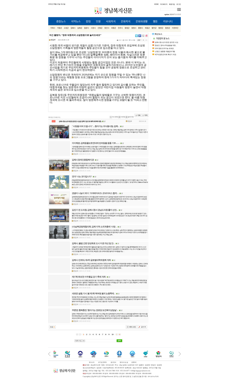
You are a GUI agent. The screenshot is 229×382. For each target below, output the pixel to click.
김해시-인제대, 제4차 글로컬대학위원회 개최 (91, 260)
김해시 (73, 28)
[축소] (146, 40)
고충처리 (133, 362)
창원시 (133, 28)
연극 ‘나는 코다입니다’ (82, 176)
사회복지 (111, 21)
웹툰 (155, 21)
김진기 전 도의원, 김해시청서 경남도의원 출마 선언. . (95, 210)
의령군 (113, 28)
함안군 (154, 28)
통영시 (140, 28)
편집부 (129, 121)
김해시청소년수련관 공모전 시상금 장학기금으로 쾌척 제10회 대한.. (80, 121)
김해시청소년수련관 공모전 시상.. (167, 42)
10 (113, 334)
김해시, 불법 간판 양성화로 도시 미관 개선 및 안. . (93, 243)
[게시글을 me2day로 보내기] (143, 35)
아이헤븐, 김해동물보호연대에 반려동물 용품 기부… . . (95, 143)
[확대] (143, 40)
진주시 (120, 28)
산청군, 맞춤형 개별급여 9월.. (165, 51)
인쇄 (126, 40)
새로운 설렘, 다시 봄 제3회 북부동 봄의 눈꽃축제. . (93, 293)
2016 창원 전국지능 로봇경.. (164, 48)
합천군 (167, 28)
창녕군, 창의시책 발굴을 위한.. (165, 45)
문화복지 (125, 21)
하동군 (147, 28)
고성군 (66, 28)
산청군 (100, 28)
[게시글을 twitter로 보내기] (136, 35)
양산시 (106, 28)
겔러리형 (131, 117)
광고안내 (113, 362)
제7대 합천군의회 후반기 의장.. (166, 54)
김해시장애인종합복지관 (83, 160)
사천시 (93, 28)
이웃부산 (175, 28)
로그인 (178, 4)
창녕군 (127, 28)
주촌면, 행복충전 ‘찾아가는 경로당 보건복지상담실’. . (95, 310)
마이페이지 (163, 4)
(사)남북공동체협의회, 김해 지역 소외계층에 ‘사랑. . (94, 226)
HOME (156, 4)
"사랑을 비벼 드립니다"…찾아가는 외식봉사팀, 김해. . (95, 126)
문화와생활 (142, 21)
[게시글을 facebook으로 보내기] (139, 35)
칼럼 (88, 21)
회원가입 (172, 4)
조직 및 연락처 (102, 362)
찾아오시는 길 (124, 362)
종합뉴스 (61, 21)
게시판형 (115, 117)
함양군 (160, 28)
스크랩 (133, 40)
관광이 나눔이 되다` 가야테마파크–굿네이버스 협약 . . (95, 193)
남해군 (79, 28)
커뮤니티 (168, 21)
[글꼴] (139, 40)
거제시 (52, 28)
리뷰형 (123, 117)
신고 (120, 40)
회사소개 (91, 362)
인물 (98, 21)
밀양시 (86, 28)
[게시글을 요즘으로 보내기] (146, 35)
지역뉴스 (76, 21)
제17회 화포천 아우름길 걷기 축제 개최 (89, 277)
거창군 (59, 28)
